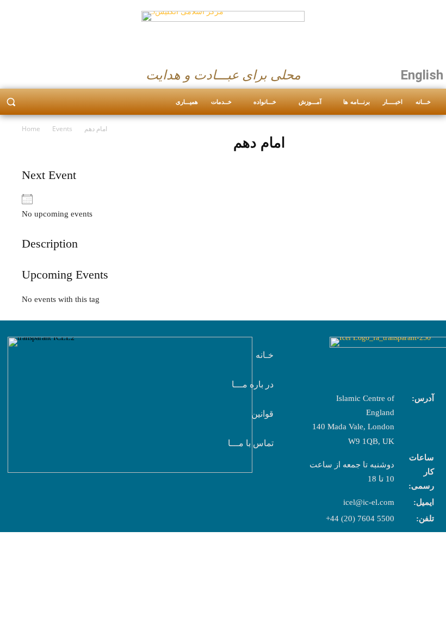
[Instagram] (33, 72)
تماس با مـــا (251, 443)
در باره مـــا (253, 384)
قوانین (262, 413)
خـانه (265, 355)
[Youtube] (54, 72)
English (421, 75)
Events (62, 128)
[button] (11, 102)
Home (31, 128)
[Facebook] (12, 72)
